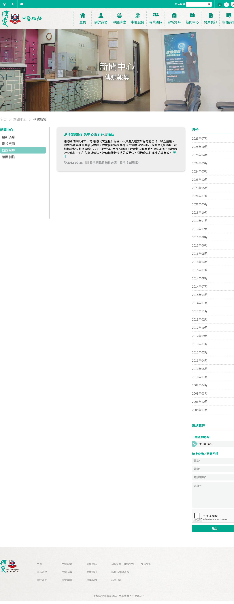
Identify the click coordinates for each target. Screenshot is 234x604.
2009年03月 (200, 393)
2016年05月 (200, 253)
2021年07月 (200, 196)
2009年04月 (200, 385)
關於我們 (42, 580)
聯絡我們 (91, 580)
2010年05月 (200, 368)
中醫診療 (67, 564)
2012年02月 (200, 352)
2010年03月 (200, 377)
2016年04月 (200, 262)
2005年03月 (200, 410)
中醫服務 (67, 572)
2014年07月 (200, 286)
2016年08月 (200, 237)
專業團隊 (67, 580)
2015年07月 (200, 270)
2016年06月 (200, 245)
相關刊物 (8, 156)
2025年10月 (200, 146)
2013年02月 (200, 319)
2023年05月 (200, 187)
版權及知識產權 (120, 572)
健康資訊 (91, 572)
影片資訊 (8, 143)
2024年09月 (200, 163)
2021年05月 (200, 204)
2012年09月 (200, 336)
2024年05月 (200, 171)
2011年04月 (200, 360)
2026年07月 (200, 138)
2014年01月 (200, 303)
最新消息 (8, 137)
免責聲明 (146, 564)
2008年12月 (200, 401)
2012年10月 (200, 327)
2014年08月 (200, 278)
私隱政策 (116, 580)
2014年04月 (200, 294)
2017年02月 (200, 229)
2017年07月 (200, 220)
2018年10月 (200, 212)
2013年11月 (200, 311)
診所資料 (91, 564)
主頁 (39, 564)
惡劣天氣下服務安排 (122, 564)
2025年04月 (200, 155)
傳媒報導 (8, 150)
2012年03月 (200, 344)
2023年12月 (200, 179)
